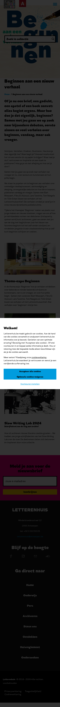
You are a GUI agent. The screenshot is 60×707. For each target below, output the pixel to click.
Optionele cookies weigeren (30, 377)
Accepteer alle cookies (30, 371)
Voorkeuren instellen (30, 384)
